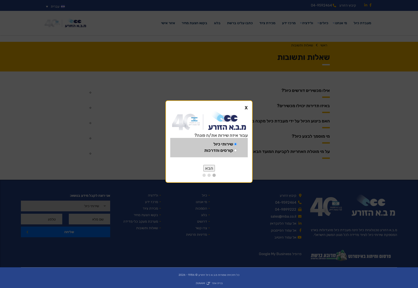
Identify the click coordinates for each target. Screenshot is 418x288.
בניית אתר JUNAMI (209, 283)
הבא (209, 168)
